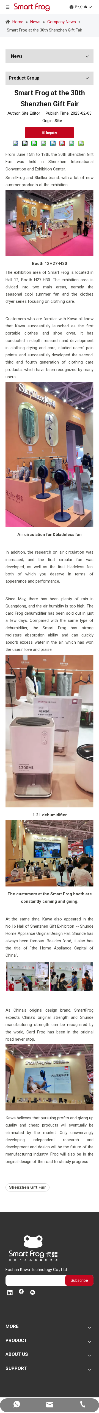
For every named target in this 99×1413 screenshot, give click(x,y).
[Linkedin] (10, 1293)
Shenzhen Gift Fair (27, 1187)
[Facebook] (21, 1293)
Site (58, 120)
